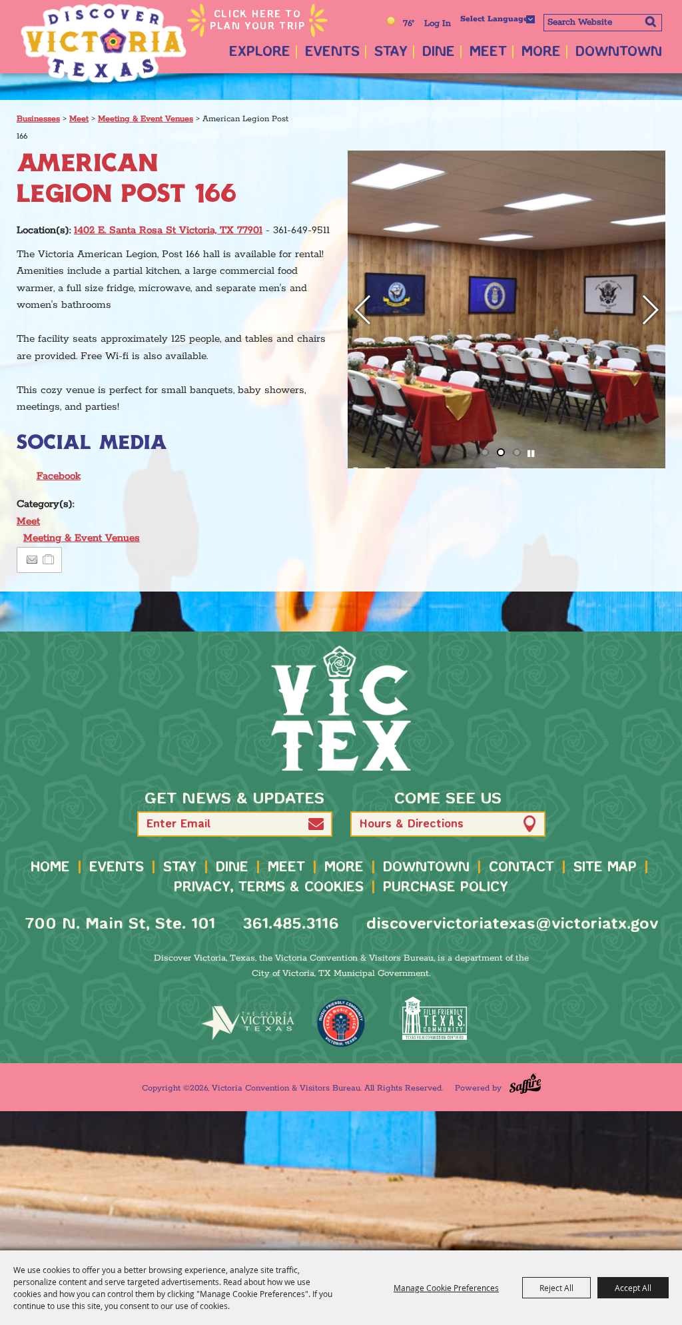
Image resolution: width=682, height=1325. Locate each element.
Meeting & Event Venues (145, 119)
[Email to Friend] (32, 560)
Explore (259, 52)
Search (650, 21)
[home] (341, 708)
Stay (391, 52)
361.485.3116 (290, 924)
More (541, 52)
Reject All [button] (556, 1287)
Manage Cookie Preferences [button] (446, 1287)
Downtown (618, 52)
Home (50, 867)
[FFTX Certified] (434, 1018)
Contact (521, 867)
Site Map (605, 867)
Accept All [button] (633, 1287)
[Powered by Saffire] (525, 1083)
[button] (363, 309)
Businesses (38, 119)
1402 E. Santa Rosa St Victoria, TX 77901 (168, 230)
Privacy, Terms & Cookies (269, 887)
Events (332, 52)
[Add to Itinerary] (49, 560)
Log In (437, 23)
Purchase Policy (445, 887)
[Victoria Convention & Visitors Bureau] (103, 43)
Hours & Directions (412, 824)
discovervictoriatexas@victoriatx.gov (512, 924)
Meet (488, 52)
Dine (438, 52)
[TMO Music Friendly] (341, 1023)
